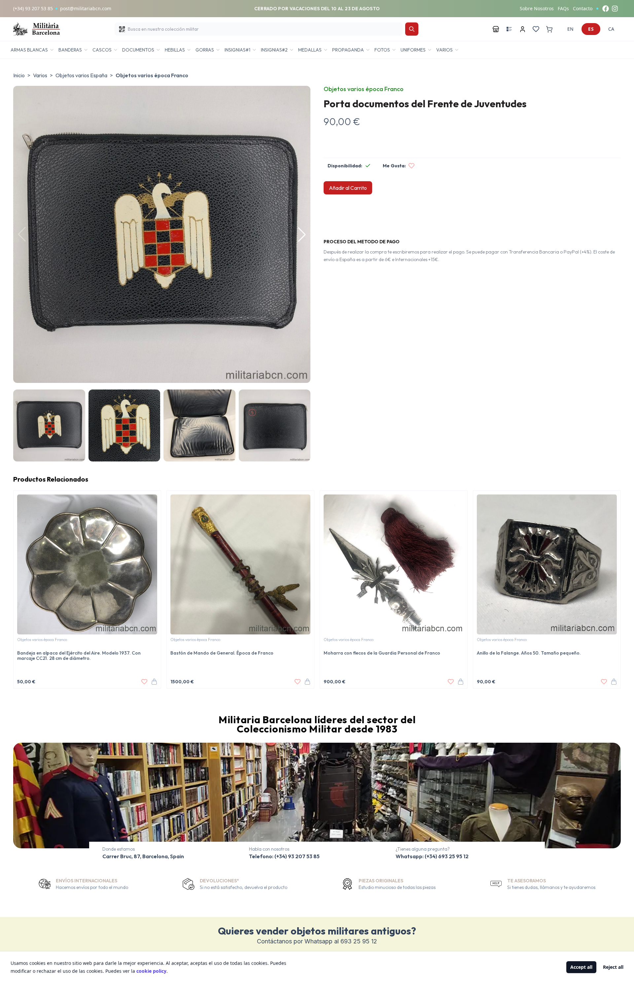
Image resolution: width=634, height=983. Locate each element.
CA (611, 29)
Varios (40, 75)
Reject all (613, 967)
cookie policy (151, 971)
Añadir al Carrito (348, 188)
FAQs (563, 8)
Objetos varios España (81, 75)
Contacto (582, 8)
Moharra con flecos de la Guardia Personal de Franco (382, 653)
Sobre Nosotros (537, 8)
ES (591, 29)
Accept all (581, 967)
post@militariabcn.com (85, 8)
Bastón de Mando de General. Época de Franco (221, 653)
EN (570, 29)
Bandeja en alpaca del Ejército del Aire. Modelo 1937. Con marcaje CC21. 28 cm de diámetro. (79, 655)
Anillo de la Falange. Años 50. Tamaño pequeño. (529, 653)
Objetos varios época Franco (152, 75)
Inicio (19, 75)
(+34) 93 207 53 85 (33, 8)
